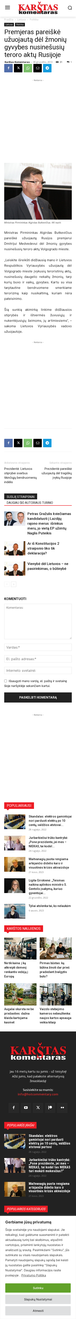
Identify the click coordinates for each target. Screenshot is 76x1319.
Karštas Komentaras (17, 62)
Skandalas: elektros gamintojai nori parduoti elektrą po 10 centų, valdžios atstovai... (50, 821)
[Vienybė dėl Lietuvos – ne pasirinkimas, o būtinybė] (14, 568)
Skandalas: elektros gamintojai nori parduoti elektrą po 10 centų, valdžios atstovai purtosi (49, 1141)
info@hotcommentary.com (38, 1094)
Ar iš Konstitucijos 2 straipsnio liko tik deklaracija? (43, 548)
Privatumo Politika (33, 1275)
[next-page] (13, 584)
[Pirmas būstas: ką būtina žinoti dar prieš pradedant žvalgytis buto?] (56, 948)
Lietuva (21, 19)
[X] (18, 68)
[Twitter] (38, 1108)
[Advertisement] (38, 120)
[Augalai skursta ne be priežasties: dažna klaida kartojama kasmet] (20, 994)
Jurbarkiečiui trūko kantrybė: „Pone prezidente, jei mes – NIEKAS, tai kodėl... (48, 842)
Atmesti (38, 1310)
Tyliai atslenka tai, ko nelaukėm (50, 906)
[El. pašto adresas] (37, 68)
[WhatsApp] (28, 68)
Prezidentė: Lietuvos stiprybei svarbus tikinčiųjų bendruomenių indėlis (20, 475)
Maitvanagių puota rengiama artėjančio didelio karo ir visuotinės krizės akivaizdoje (49, 863)
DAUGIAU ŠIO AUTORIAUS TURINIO (30, 502)
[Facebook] (8, 68)
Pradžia (8, 19)
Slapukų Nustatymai (38, 1299)
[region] (38, 1267)
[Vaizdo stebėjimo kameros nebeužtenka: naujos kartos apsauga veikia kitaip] (56, 994)
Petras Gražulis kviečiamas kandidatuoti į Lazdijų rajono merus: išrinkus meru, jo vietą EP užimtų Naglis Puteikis (49, 523)
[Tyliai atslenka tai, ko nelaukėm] (14, 911)
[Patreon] (50, 1108)
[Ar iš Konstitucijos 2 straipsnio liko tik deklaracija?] (14, 548)
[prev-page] (7, 584)
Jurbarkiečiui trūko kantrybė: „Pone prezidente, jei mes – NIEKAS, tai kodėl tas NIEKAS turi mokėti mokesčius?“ (49, 1165)
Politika (34, 19)
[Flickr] (62, 1108)
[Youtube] (26, 1108)
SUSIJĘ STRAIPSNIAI (21, 497)
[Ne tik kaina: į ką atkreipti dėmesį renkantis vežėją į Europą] (20, 948)
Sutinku (38, 1288)
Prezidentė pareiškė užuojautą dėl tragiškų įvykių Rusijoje (57, 473)
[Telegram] (47, 68)
